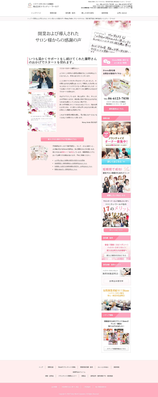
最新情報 (105, 13)
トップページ (36, 13)
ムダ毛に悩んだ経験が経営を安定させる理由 (70, 160)
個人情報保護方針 (101, 387)
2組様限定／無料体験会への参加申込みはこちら (71, 163)
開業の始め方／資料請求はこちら (66, 169)
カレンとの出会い (103, 367)
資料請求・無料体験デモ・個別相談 (102, 376)
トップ (41, 367)
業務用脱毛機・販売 (86, 367)
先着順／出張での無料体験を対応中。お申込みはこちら (73, 166)
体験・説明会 (49, 376)
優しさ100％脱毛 (87, 13)
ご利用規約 (87, 387)
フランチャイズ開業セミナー (67, 376)
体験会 (83, 376)
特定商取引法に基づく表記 (70, 387)
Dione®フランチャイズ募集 (66, 367)
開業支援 (50, 367)
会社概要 (54, 387)
